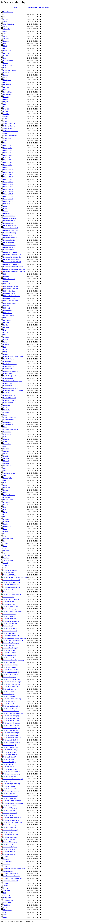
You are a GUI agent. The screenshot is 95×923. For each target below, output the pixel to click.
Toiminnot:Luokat (8, 871)
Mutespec (6, 439)
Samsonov (6, 541)
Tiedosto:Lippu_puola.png (11, 718)
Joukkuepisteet (7, 138)
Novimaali (6, 458)
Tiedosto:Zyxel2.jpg (9, 851)
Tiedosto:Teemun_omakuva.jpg (12, 822)
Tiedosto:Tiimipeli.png (9, 827)
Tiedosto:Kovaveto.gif (9, 691)
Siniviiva (5, 543)
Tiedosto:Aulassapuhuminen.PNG (13, 594)
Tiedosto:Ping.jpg (8, 781)
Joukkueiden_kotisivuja (10, 135)
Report (5, 529)
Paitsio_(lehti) (7, 487)
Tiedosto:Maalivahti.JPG (10, 740)
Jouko (5, 140)
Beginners (6, 41)
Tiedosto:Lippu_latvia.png (11, 716)
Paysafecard (6, 490)
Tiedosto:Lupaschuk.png (10, 730)
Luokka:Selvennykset (9, 383)
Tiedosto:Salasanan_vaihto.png (12, 800)
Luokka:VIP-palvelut (9, 398)
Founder (5, 75)
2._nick (5, 19)
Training (5, 885)
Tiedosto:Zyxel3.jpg (9, 854)
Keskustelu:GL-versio (9, 218)
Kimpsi (5, 317)
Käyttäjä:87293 (7, 167)
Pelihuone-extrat (8, 500)
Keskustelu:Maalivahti (9, 225)
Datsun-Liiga (7, 51)
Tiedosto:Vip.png (8, 844)
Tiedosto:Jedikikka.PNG (10, 655)
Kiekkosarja (6, 308)
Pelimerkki (6, 502)
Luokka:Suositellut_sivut (10, 388)
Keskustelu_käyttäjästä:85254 (12, 262)
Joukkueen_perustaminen (10, 131)
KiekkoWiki (6, 284)
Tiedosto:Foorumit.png (10, 628)
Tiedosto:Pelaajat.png (9, 776)
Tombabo (6, 883)
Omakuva (6, 463)
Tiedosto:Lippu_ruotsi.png (11, 720)
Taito (4, 553)
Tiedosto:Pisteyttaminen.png (11, 783)
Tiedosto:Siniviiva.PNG (10, 810)
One (4, 470)
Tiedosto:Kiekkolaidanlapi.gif (12, 682)
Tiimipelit (6, 859)
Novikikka (6, 456)
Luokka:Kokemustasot (10, 364)
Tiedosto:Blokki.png (9, 601)
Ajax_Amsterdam (8, 24)
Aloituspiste (6, 29)
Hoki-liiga (6, 97)
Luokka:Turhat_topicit (9, 395)
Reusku (5, 531)
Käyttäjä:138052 (8, 174)
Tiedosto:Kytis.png (8, 703)
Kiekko (5, 274)
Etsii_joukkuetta (8, 60)
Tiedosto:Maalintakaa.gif (10, 735)
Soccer (5, 546)
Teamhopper (7, 558)
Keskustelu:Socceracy (9, 245)
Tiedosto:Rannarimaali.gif (10, 796)
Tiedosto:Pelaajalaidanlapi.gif (11, 771)
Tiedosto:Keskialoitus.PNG (11, 672)
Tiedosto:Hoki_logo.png (10, 648)
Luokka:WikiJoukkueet (10, 400)
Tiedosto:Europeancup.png (11, 621)
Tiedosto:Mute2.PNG (9, 752)
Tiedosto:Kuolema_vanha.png (12, 699)
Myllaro (5, 441)
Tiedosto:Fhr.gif (8, 626)
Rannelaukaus (7, 526)
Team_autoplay (7, 555)
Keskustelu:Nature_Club (10, 230)
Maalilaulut (6, 410)
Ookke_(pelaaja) (8, 480)
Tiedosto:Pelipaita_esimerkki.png (13, 779)
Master (5, 427)
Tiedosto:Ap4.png (8, 589)
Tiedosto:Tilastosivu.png (10, 830)
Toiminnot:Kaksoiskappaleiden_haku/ (14, 868)
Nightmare (6, 449)
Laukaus (5, 339)
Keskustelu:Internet (9, 220)
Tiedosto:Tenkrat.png (9, 825)
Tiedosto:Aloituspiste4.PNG (11, 587)
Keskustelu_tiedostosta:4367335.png (14, 269)
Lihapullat (6, 344)
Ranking (5, 524)
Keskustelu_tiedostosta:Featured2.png (14, 271)
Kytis (4, 330)
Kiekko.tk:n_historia (9, 279)
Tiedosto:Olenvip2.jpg (9, 762)
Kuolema (6, 327)
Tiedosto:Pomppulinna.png (11, 791)
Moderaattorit (7, 434)
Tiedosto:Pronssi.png (9, 793)
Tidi (4, 567)
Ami (4, 34)
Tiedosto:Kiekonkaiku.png (11, 686)
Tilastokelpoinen (8, 861)
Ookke (5, 475)
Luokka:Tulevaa (8, 393)
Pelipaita (5, 504)
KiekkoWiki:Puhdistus (9, 293)
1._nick (5, 14)
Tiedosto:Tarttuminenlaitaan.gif (12, 817)
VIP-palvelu (6, 895)
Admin (5, 21)
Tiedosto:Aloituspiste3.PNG (11, 584)
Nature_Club (7, 444)
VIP (4, 893)
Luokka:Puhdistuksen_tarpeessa (12, 381)
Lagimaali (6, 337)
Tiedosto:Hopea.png (9, 650)
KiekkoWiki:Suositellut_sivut (11, 296)
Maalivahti (6, 412)
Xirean (5, 915)
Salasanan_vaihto (8, 538)
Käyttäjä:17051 (7, 150)
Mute (4, 436)
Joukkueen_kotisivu (9, 126)
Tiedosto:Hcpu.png (8, 645)
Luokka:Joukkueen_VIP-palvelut (13, 356)
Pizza (4, 509)
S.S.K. (5, 533)
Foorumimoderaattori (9, 70)
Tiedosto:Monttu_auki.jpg (10, 749)
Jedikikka (6, 116)
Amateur (5, 31)
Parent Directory (8, 12)
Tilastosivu (6, 864)
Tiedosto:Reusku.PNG (10, 798)
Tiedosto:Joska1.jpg (9, 657)
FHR (4, 68)
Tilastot (5, 866)
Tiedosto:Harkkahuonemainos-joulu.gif (14, 638)
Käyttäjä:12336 (7, 148)
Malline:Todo (7, 422)
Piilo (4, 507)
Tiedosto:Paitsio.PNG (9, 766)
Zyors (5, 917)
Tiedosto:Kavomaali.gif (10, 667)
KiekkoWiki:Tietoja (9, 298)
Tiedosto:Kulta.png (8, 694)
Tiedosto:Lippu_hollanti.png (11, 711)
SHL (4, 536)
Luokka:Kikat (7, 361)
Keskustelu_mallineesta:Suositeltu (13, 267)
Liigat (5, 349)
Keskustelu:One (8, 235)
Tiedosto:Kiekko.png (9, 677)
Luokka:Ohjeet (7, 373)
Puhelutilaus (6, 519)
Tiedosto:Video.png (9, 839)
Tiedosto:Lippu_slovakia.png (11, 723)
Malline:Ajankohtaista (9, 417)
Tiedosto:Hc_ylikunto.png (11, 643)
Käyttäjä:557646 (8, 199)
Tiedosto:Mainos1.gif (9, 745)
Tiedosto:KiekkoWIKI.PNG (11, 679)
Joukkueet (6, 133)
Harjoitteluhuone (8, 92)
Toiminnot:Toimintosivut (10, 881)
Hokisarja (6, 99)
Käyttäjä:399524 (8, 182)
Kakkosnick (6, 203)
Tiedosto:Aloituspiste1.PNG (11, 580)
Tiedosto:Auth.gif (8, 597)
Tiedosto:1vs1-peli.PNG (10, 570)
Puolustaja (6, 521)
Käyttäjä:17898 (7, 152)
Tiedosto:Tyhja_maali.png (10, 834)
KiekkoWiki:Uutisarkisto (10, 301)
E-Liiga (5, 55)
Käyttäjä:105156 (8, 169)
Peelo (4, 492)
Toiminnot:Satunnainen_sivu (11, 876)
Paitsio (5, 485)
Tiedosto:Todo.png (8, 832)
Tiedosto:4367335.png (9, 575)
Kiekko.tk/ (6, 276)
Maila (5, 415)
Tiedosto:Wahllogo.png (10, 847)
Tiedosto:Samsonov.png (10, 805)
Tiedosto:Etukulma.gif (9, 614)
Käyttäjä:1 (6, 143)
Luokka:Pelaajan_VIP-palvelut (12, 376)
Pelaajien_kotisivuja (9, 495)
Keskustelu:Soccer (8, 242)
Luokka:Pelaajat (8, 378)
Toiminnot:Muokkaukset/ (10, 873)
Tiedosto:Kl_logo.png (9, 689)
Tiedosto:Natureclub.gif (10, 754)
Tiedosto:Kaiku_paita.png (10, 665)
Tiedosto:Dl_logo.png (9, 609)
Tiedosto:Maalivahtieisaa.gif (11, 742)
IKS (4, 104)
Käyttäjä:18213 (7, 155)
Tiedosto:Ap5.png (8, 592)
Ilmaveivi (6, 109)
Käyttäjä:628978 (8, 201)
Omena (5, 468)
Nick (4, 446)
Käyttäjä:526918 (8, 196)
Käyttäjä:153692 (8, 177)
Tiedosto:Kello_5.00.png (10, 669)
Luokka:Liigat (7, 368)
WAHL (5, 907)
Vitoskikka (6, 905)
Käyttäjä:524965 (8, 194)
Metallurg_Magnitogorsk (10, 429)
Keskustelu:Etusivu (9, 216)
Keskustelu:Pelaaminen (10, 237)
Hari (4, 89)
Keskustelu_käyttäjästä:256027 (12, 264)
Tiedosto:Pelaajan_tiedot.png (11, 774)
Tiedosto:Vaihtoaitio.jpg (10, 837)
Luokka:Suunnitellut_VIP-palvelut (13, 390)
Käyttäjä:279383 (8, 179)
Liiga (4, 347)
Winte (5, 912)
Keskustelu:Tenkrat (9, 247)
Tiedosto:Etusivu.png (9, 616)
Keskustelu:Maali (8, 223)
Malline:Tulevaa (8, 424)
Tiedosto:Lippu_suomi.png (11, 725)
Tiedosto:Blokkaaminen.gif (11, 599)
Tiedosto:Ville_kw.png (10, 842)
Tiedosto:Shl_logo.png (10, 808)
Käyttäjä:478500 (8, 186)
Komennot (6, 322)
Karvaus (5, 211)
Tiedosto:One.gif (8, 764)
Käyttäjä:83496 (7, 162)
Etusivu (5, 63)
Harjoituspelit (7, 94)
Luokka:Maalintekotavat (10, 371)
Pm (4, 514)
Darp (4, 48)
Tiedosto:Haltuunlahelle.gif (11, 635)
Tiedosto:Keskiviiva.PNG (10, 674)
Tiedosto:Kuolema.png (10, 696)
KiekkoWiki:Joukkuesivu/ (10, 286)
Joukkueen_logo (8, 128)
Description (45, 7)
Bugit (4, 43)
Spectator (6, 550)
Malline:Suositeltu (8, 419)
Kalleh (5, 208)
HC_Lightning (7, 80)
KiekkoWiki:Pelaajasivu (10, 291)
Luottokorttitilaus (8, 402)
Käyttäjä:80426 (7, 160)
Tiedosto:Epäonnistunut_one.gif (12, 611)
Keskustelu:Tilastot (8, 250)
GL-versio (6, 77)
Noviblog (6, 451)
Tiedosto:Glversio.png (9, 633)
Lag (4, 334)
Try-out (5, 888)
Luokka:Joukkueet (8, 359)
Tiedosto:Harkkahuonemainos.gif (13, 640)
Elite (4, 58)
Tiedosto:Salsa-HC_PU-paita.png (13, 803)
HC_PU (5, 82)
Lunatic (5, 354)
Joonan (5, 118)
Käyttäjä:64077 (7, 157)
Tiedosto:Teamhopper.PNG (11, 820)
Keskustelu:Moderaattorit (10, 228)
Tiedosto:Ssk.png (8, 815)
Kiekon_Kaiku (7, 313)
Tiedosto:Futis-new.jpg (10, 631)
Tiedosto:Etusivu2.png (9, 618)
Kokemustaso (7, 320)
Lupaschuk (6, 405)
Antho (5, 36)
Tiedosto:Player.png (9, 786)
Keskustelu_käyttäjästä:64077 (12, 259)
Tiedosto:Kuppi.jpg (9, 701)
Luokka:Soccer (7, 385)
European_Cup (7, 65)
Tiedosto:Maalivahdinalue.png (12, 737)
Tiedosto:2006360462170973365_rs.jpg (15, 577)
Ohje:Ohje (6, 461)
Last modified (32, 7)
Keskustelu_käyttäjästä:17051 (12, 257)
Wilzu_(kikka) (7, 910)
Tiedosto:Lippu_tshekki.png (11, 728)
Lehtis (5, 342)
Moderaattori (7, 432)
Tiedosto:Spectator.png (10, 813)
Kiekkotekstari (7, 310)
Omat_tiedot (6, 466)
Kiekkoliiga (6, 305)
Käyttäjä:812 (7, 145)
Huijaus (5, 101)
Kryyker (5, 325)
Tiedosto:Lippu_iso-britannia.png (13, 713)
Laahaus (5, 332)
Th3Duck (6, 565)
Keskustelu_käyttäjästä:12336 (12, 254)
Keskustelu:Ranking (9, 240)
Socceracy (6, 548)
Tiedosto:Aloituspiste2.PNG (11, 582)
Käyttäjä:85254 (7, 165)
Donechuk (6, 53)
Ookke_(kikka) (7, 478)
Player (5, 512)
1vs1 (4, 17)
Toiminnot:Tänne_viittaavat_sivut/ (13, 878)
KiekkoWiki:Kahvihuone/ (10, 288)
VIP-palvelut (7, 898)
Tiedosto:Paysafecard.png (10, 769)
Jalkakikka (6, 114)
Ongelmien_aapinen (9, 473)
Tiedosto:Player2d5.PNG (10, 788)
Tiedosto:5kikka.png (9, 572)
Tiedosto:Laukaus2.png (10, 708)
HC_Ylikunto (7, 85)
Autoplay (6, 38)
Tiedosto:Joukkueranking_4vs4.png (13, 660)
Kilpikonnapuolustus (9, 315)
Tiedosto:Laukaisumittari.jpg (11, 706)
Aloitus (5, 26)
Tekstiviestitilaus (8, 560)
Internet (5, 111)
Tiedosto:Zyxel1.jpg (9, 849)
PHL (4, 483)
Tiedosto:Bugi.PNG (9, 604)
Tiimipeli (5, 856)
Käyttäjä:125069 (8, 172)
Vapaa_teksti (7, 902)
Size (40, 7)
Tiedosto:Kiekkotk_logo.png (11, 684)
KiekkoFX (6, 281)
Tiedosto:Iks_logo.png (9, 652)
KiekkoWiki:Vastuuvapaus (11, 303)
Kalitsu (5, 206)
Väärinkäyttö (7, 890)
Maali (5, 407)
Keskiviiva (6, 213)
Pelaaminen (6, 497)
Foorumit (6, 72)
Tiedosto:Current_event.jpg (11, 606)
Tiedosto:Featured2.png (10, 623)
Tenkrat (5, 563)
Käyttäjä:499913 (8, 191)
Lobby (5, 351)
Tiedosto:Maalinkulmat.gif (11, 733)
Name (15, 7)
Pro (4, 517)
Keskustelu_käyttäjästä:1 (10, 252)
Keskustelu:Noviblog (9, 233)
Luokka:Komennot (8, 366)
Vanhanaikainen (8, 900)
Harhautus (6, 87)
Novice (5, 453)
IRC (4, 106)
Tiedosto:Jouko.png (9, 662)
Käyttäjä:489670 (8, 189)
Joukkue (5, 121)
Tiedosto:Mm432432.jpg (10, 747)
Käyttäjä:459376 (8, 184)
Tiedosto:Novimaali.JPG (10, 757)
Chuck (5, 46)
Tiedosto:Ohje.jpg (8, 759)
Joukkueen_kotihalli (9, 123)
